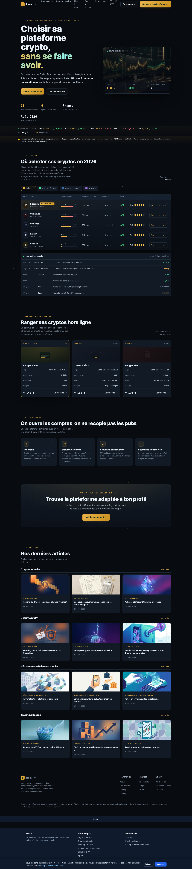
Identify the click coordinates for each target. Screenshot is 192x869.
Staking (123, 793)
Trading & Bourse (85, 844)
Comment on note (57, 91)
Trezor (141, 789)
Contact (159, 789)
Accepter (160, 864)
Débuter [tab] (30, 188)
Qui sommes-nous (163, 786)
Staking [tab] (92, 188)
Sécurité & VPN (84, 852)
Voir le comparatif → (32, 91)
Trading (123, 789)
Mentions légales (132, 841)
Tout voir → (165, 570)
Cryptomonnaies (85, 837)
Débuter (123, 782)
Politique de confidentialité (137, 844)
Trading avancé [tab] (72, 188)
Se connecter (129, 4)
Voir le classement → (96, 517)
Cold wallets (144, 782)
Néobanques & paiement (89, 848)
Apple (80, 855)
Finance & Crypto (85, 841)
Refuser (148, 864)
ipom (29, 4)
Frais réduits (125, 786)
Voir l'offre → (158, 205)
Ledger (141, 786)
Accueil (128, 837)
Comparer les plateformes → (155, 4)
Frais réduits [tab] (49, 188)
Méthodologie (161, 782)
